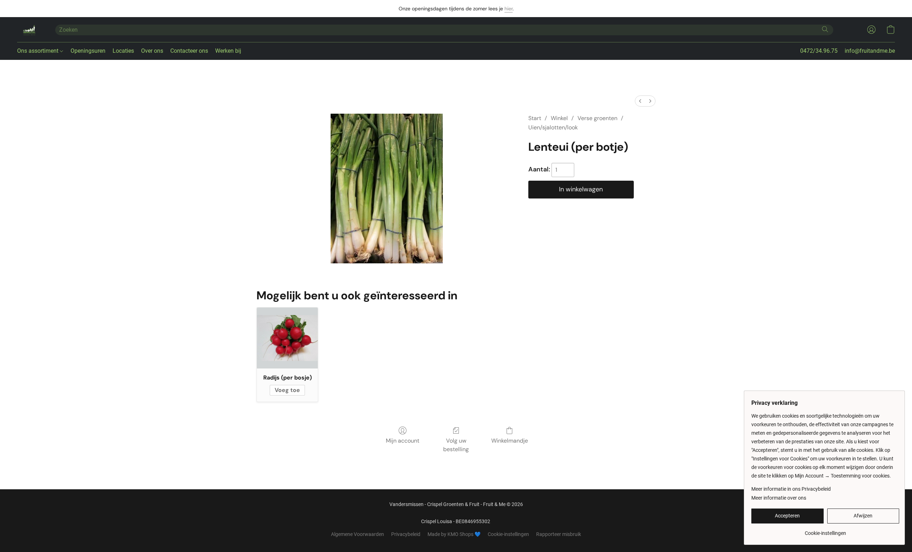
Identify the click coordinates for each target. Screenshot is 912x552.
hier (508, 8)
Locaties (123, 50)
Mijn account (402, 440)
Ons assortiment (38, 50)
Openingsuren (88, 50)
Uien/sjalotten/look (553, 127)
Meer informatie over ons (778, 498)
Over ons (152, 50)
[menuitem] (640, 101)
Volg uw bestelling (456, 445)
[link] (825, 530)
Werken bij (228, 50)
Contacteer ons (189, 50)
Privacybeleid (405, 534)
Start (534, 118)
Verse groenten (597, 118)
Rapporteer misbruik (558, 534)
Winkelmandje (509, 440)
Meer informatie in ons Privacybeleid (791, 489)
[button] (29, 29)
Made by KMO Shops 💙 (454, 534)
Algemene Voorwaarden (357, 534)
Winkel (559, 118)
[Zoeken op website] (825, 29)
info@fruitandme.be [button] (870, 50)
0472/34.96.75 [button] (819, 50)
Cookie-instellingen (508, 534)
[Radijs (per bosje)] (287, 338)
